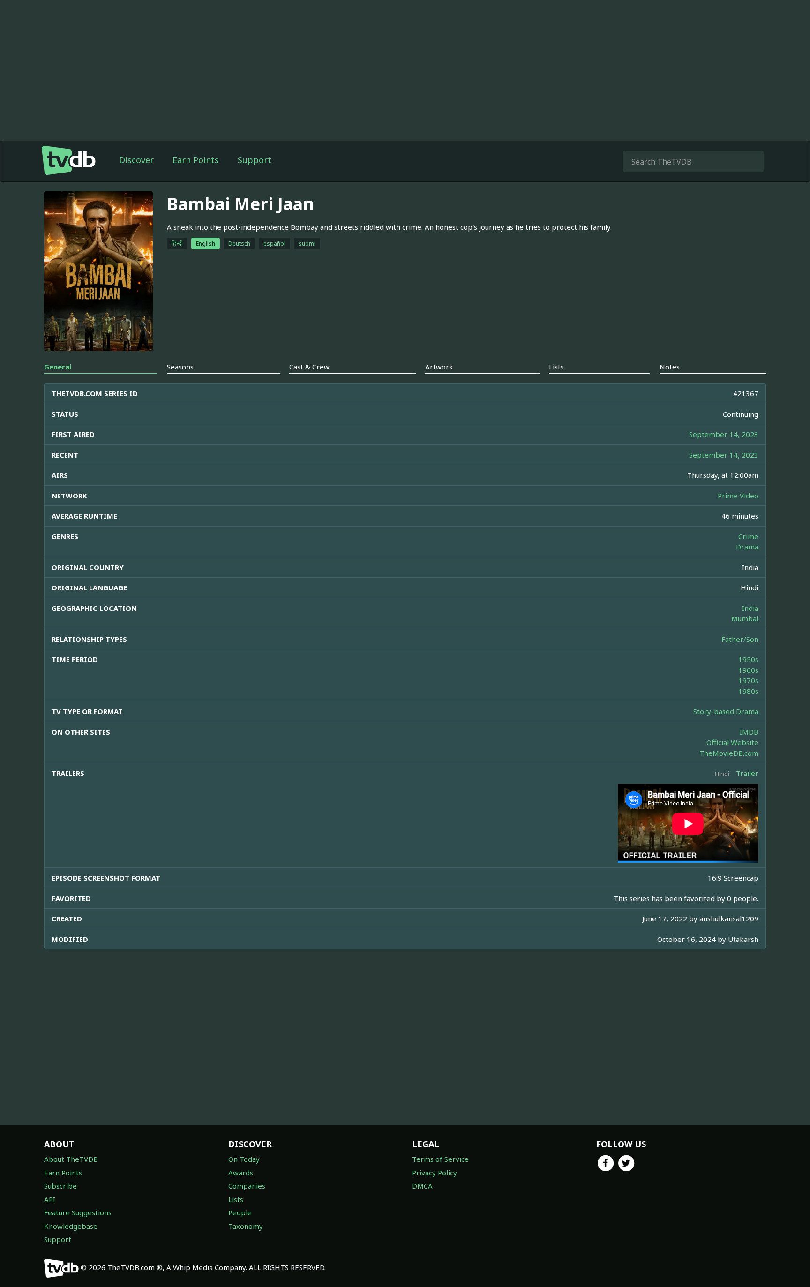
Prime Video (738, 495)
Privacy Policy (434, 1172)
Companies (246, 1185)
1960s (748, 670)
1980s (748, 691)
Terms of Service (440, 1159)
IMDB (749, 732)
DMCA (422, 1185)
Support (254, 160)
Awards (240, 1172)
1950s (748, 659)
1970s (748, 680)
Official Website (732, 742)
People (240, 1212)
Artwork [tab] (439, 366)
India (750, 608)
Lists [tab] (556, 366)
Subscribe (60, 1185)
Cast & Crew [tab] (309, 366)
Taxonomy (245, 1226)
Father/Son (739, 639)
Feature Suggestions (78, 1212)
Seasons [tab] (180, 366)
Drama (747, 546)
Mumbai (744, 618)
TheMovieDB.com (728, 753)
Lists (235, 1199)
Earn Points (195, 160)
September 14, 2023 (723, 434)
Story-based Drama (725, 711)
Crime (748, 536)
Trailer (747, 773)
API (49, 1199)
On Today (244, 1159)
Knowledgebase (71, 1226)
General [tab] (57, 366)
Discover (136, 160)
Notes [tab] (670, 366)
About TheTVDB (71, 1159)
